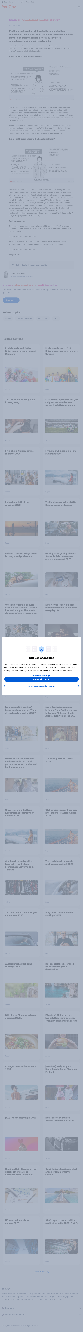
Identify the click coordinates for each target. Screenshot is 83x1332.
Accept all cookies (41, 679)
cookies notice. (66, 670)
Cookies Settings (41, 676)
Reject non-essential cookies (41, 686)
